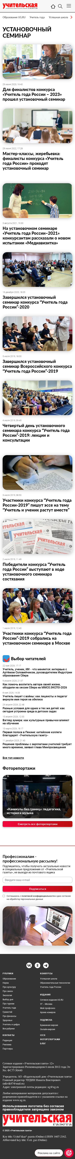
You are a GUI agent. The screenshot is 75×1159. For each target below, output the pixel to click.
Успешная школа (58, 17)
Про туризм (8, 1003)
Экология (7, 995)
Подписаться (37, 888)
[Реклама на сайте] (68, 1153)
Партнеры (8, 1049)
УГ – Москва (46, 1004)
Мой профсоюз (47, 1008)
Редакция (7, 1040)
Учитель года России (50, 987)
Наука (6, 983)
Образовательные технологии (55, 983)
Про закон (8, 991)
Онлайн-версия (47, 1029)
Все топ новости (13, 757)
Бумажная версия (49, 1025)
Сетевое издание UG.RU (51, 1000)
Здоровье (7, 1020)
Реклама (7, 1044)
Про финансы (9, 1016)
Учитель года (37, 17)
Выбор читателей (28, 658)
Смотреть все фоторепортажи (37, 824)
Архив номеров (47, 1012)
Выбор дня (8, 999)
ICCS (42, 1035)
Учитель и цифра (11, 1024)
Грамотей (7, 1012)
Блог (43, 1043)
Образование (9, 979)
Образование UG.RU (14, 17)
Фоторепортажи (19, 768)
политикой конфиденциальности (38, 896)
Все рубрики (9, 1028)
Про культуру (9, 987)
